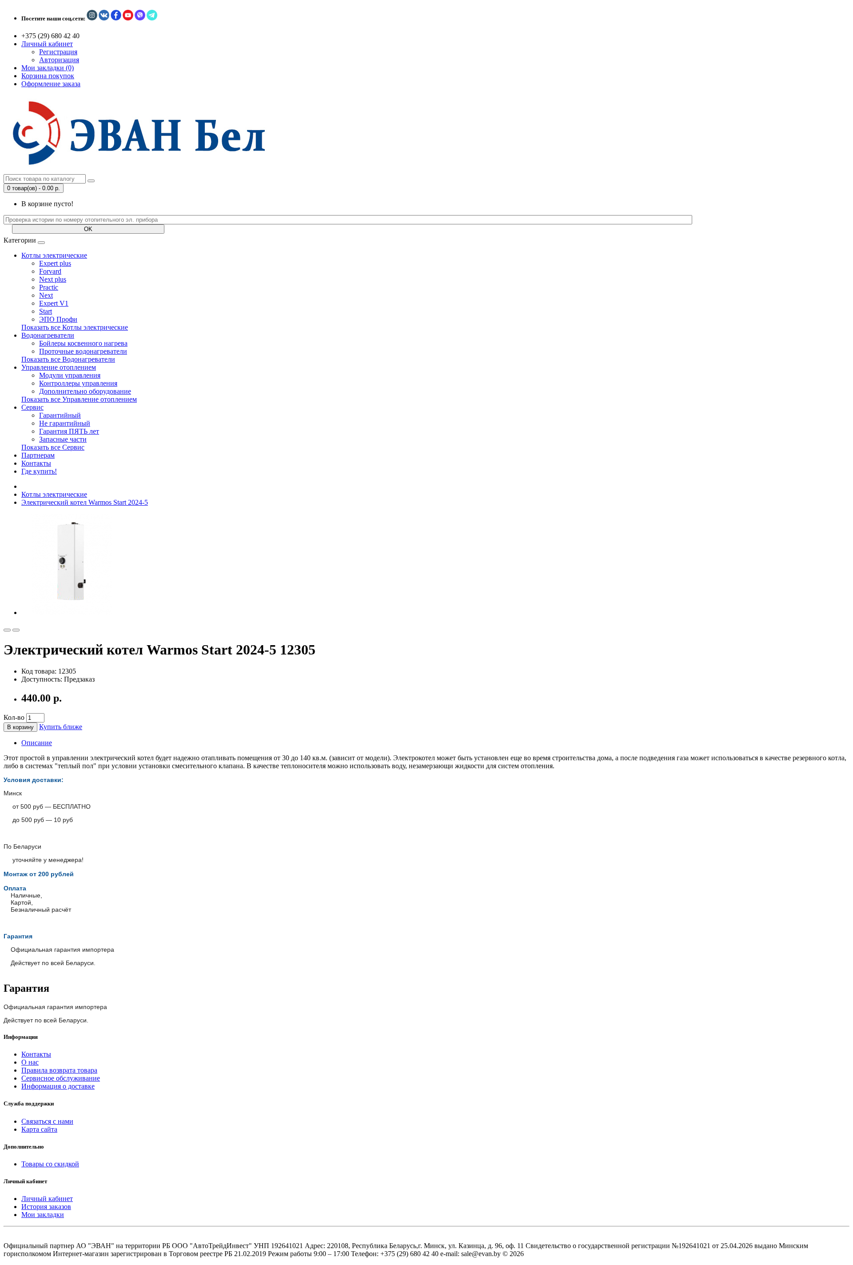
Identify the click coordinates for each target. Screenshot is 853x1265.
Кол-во (14, 717)
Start (45, 311)
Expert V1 (53, 303)
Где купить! (39, 471)
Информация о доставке (58, 1086)
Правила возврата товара (59, 1070)
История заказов (46, 1206)
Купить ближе (60, 726)
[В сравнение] (16, 630)
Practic (48, 287)
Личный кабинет (47, 1198)
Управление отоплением (58, 367)
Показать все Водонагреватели (68, 359)
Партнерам (38, 455)
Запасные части (63, 439)
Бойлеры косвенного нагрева (83, 343)
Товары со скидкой (50, 1164)
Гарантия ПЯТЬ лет (69, 431)
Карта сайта (39, 1129)
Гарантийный (60, 415)
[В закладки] (7, 630)
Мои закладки (42, 1214)
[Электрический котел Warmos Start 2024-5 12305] (72, 612)
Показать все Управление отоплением (79, 399)
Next (46, 295)
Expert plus (55, 263)
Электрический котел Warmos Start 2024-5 (84, 502)
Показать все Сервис (52, 447)
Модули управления (69, 375)
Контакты (36, 463)
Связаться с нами (47, 1121)
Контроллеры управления (78, 383)
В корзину (20, 727)
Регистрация (58, 52)
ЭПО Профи (58, 319)
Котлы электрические (54, 255)
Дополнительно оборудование (85, 391)
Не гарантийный (64, 423)
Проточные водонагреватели (83, 351)
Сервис (32, 407)
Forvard (50, 271)
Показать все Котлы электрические (74, 327)
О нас (30, 1062)
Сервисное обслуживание (60, 1078)
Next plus (52, 279)
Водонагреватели (47, 335)
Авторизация (59, 60)
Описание (36, 742)
